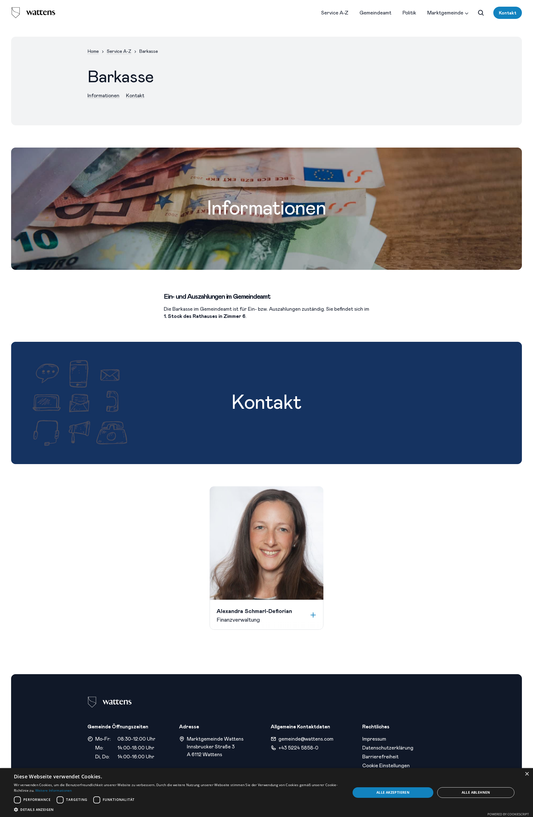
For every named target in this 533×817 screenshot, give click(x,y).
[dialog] (266, 792)
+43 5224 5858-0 (298, 747)
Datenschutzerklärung (387, 747)
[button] (177, 809)
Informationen (103, 95)
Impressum (374, 738)
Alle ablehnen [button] (476, 792)
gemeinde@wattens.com (305, 738)
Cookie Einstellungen (386, 765)
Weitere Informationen (53, 790)
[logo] (33, 13)
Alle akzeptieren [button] (392, 792)
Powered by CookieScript (508, 814)
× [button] (527, 774)
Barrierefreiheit (380, 756)
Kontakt (507, 13)
